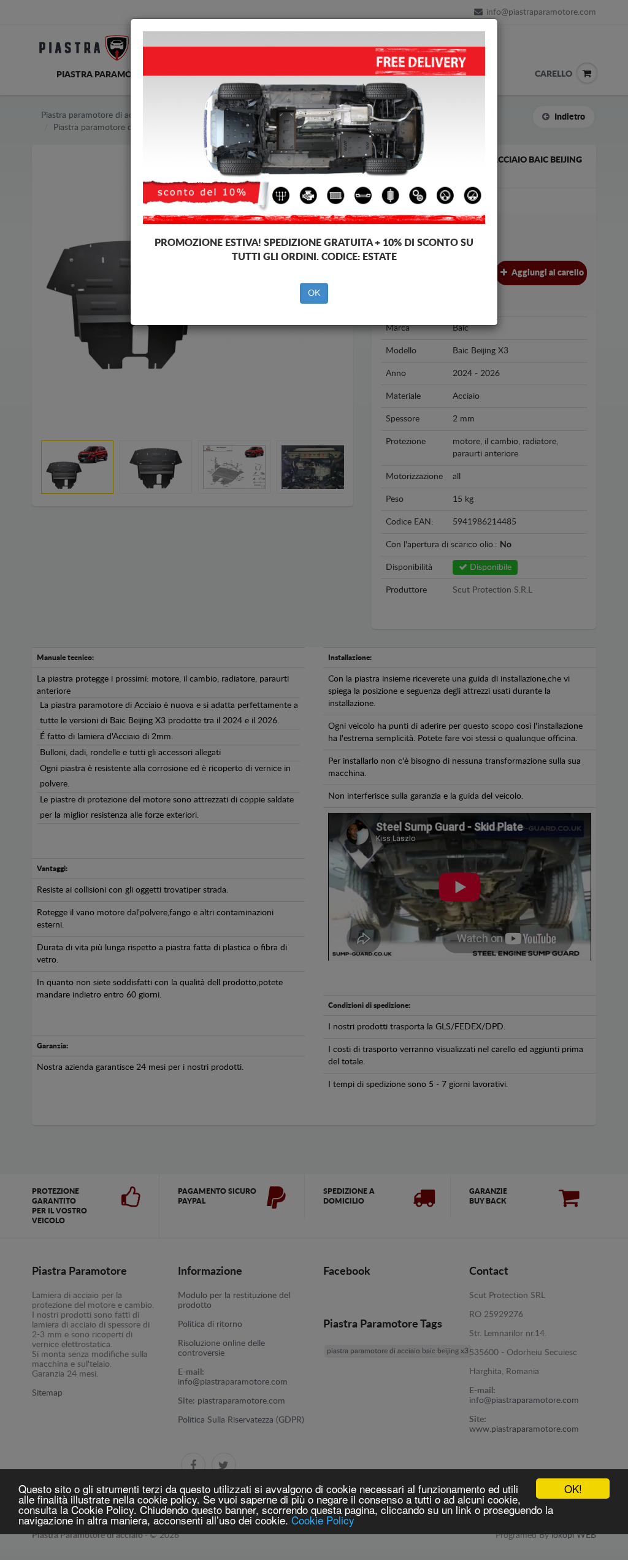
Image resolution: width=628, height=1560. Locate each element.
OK (314, 293)
